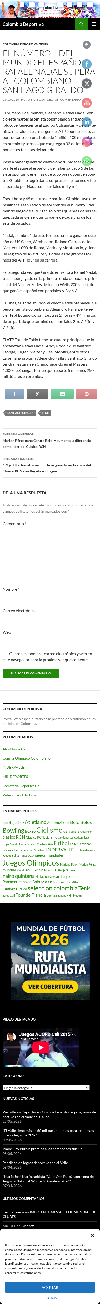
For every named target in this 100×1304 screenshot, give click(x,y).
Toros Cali (9, 895)
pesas (45, 882)
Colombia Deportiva (23, 24)
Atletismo (35, 822)
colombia (81, 837)
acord (7, 823)
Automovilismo (58, 823)
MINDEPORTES (15, 776)
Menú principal (94, 24)
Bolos (86, 822)
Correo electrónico (20, 610)
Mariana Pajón (69, 864)
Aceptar (50, 1287)
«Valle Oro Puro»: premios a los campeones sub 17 (42, 1149)
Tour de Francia (31, 895)
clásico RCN (14, 837)
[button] (92, 1235)
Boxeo (30, 831)
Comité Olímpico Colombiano (27, 758)
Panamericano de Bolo (21, 881)
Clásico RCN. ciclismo (41, 837)
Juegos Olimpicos (31, 862)
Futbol (61, 843)
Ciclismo (49, 830)
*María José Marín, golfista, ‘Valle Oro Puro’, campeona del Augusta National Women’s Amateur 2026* (49, 1178)
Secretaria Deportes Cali (22, 786)
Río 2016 (72, 882)
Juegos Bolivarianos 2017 (18, 855)
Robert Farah (58, 882)
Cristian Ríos (45, 844)
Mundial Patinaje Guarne (59, 870)
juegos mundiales (49, 855)
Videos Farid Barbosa (20, 795)
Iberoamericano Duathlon (29, 850)
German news (13, 1212)
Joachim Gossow (84, 850)
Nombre (11, 589)
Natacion (42, 876)
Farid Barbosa (33, 99)
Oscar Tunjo (59, 876)
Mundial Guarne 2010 (30, 870)
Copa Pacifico (27, 844)
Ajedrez (27, 1226)
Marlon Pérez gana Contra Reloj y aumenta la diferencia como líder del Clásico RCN (47, 440)
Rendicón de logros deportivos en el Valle (35, 1162)
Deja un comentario (64, 99)
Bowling (13, 830)
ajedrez (18, 822)
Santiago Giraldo (21, 412)
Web (7, 632)
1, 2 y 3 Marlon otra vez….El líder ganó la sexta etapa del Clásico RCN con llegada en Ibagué (47, 465)
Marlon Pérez (87, 864)
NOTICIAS (51, 1298)
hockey (8, 850)
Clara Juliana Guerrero (77, 831)
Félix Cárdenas (81, 844)
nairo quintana (19, 876)
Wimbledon (74, 895)
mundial (9, 870)
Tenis (43, 44)
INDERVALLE (13, 767)
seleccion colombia (53, 888)
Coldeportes (65, 837)
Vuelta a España (56, 895)
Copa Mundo (10, 844)
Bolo (74, 822)
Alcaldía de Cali (15, 749)
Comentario (14, 523)
